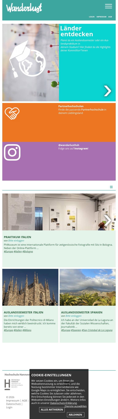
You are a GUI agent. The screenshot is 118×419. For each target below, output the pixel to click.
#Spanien (76, 330)
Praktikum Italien (17, 237)
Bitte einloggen (16, 240)
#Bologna (27, 251)
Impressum (101, 16)
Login (91, 16)
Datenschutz (13, 404)
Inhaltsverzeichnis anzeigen (108, 6)
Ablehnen (76, 414)
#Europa (8, 251)
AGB (110, 16)
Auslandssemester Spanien (81, 312)
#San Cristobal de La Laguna (97, 330)
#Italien (18, 251)
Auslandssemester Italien (23, 312)
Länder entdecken (76, 31)
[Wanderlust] (24, 12)
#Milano (26, 330)
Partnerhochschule (92, 109)
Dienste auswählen (76, 406)
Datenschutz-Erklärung (63, 403)
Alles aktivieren (52, 409)
